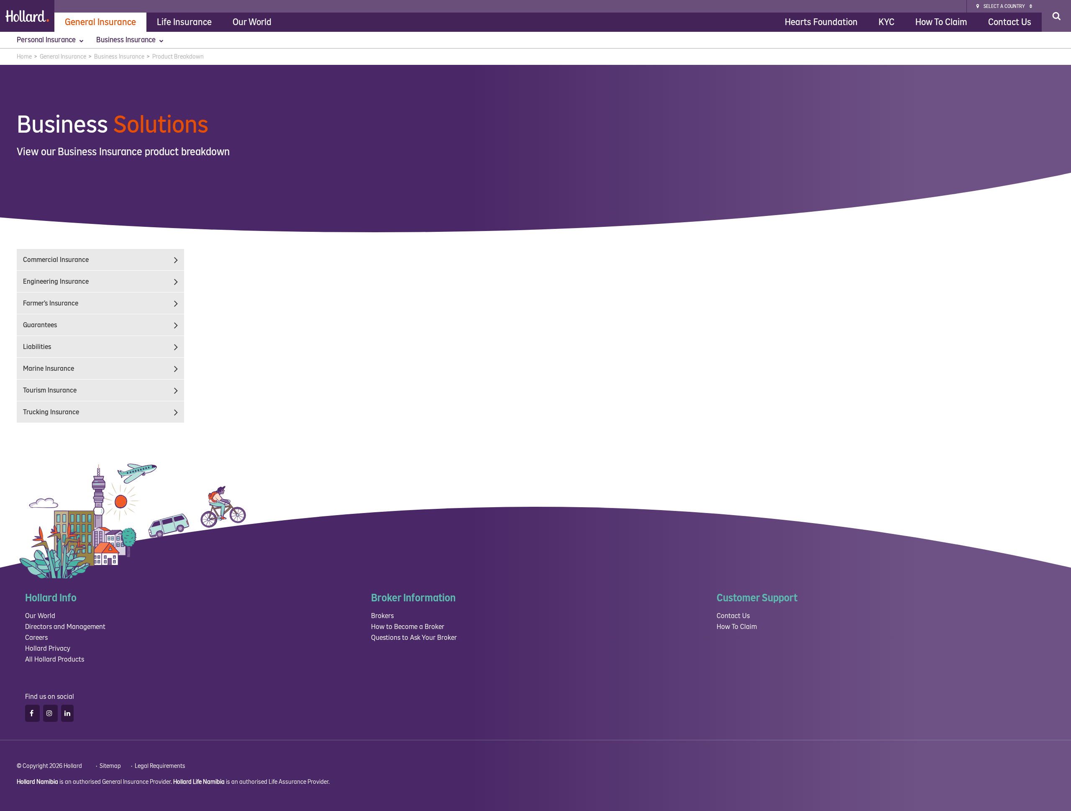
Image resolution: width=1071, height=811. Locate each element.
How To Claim (941, 22)
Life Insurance (184, 22)
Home (24, 57)
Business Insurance (126, 40)
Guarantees (40, 325)
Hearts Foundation (821, 22)
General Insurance (100, 22)
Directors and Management (65, 626)
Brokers (382, 615)
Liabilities (37, 346)
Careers (36, 637)
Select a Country (1004, 6)
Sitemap (110, 766)
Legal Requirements (160, 766)
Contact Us (1009, 22)
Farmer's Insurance (50, 303)
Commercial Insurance (56, 259)
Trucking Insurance (51, 412)
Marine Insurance (48, 368)
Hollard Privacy (47, 648)
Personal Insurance (47, 40)
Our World (252, 22)
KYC (886, 22)
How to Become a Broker (407, 626)
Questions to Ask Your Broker (414, 637)
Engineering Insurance (56, 281)
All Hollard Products (54, 659)
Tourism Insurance (50, 390)
